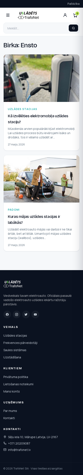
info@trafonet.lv (19, 450)
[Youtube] (35, 314)
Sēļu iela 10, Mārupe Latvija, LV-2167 (33, 437)
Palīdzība (73, 4)
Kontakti (9, 418)
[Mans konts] (65, 15)
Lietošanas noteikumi (18, 384)
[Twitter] (26, 314)
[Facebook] (7, 314)
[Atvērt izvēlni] (8, 15)
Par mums (10, 411)
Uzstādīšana (12, 357)
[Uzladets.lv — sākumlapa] (28, 15)
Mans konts (11, 391)
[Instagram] (16, 314)
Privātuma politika (15, 377)
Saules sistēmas (14, 350)
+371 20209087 (19, 443)
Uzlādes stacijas (15, 335)
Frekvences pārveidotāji (20, 343)
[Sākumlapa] (13, 284)
